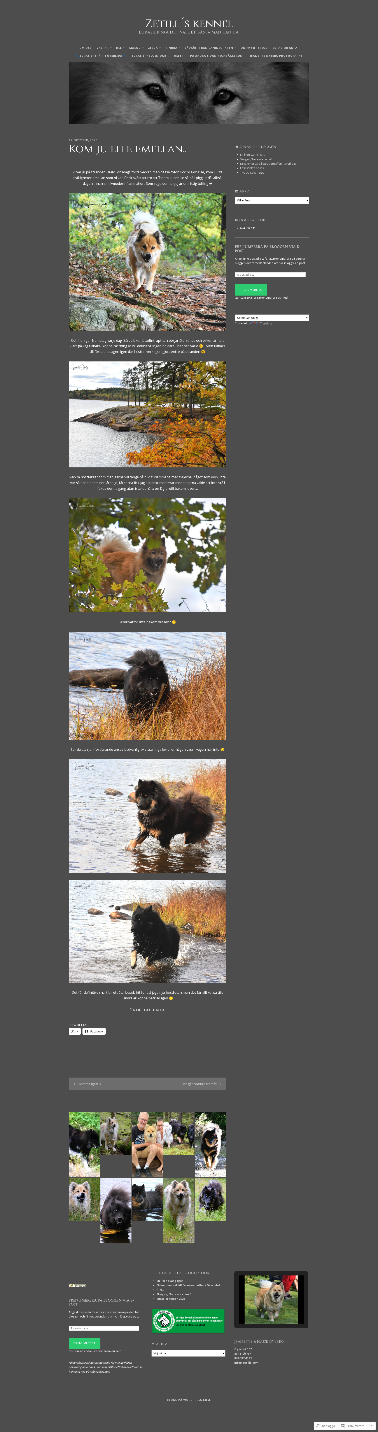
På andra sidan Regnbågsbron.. (217, 56)
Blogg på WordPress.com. (189, 1400)
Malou (135, 48)
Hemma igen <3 (90, 1083)
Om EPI (179, 56)
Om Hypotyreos (254, 48)
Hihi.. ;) (161, 1290)
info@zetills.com (246, 1363)
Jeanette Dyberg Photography (276, 56)
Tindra (171, 48)
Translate (266, 323)
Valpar (103, 48)
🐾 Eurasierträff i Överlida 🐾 (101, 56)
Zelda (153, 48)
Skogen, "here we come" (174, 1294)
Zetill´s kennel (189, 23)
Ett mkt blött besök (252, 168)
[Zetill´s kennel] (189, 93)
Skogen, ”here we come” (256, 159)
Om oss (85, 48)
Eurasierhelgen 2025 (149, 56)
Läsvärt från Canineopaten (209, 48)
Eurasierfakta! (286, 48)
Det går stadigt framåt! (199, 1083)
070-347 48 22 (243, 1358)
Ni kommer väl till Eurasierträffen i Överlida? (268, 164)
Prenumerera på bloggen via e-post (267, 249)
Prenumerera (251, 290)
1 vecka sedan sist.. (252, 172)
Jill (119, 48)
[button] (261, 1312)
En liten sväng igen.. (253, 155)
